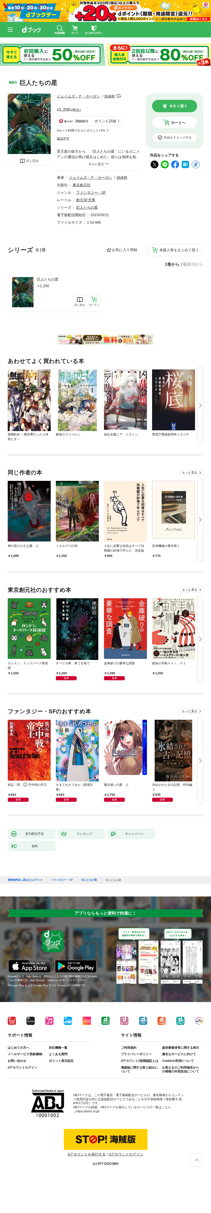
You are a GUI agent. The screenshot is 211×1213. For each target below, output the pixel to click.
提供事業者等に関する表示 (180, 1047)
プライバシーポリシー (136, 1054)
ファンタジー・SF (91, 192)
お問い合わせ (17, 1061)
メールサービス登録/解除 (25, 1054)
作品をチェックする (178, 137)
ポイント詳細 (105, 121)
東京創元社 (82, 185)
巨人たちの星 (47, 279)
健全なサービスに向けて (179, 1054)
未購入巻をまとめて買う (179, 250)
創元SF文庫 (85, 200)
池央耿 (109, 96)
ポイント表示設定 (61, 1061)
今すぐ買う (178, 106)
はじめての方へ (18, 1047)
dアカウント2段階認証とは (140, 1061)
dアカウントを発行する (87, 1154)
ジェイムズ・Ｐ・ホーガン (78, 96)
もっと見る (189, 472)
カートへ (178, 122)
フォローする (118, 96)
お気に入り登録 (124, 250)
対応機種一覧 (58, 1047)
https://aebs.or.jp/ (88, 1111)
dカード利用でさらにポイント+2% (81, 130)
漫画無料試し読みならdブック (25, 880)
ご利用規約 (128, 1047)
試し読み (32, 161)
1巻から (172, 264)
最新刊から (193, 264)
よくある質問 (58, 1054)
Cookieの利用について (178, 1061)
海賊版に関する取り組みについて (139, 1069)
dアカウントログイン (22, 1067)
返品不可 (63, 138)
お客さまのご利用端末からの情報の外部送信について (180, 1069)
